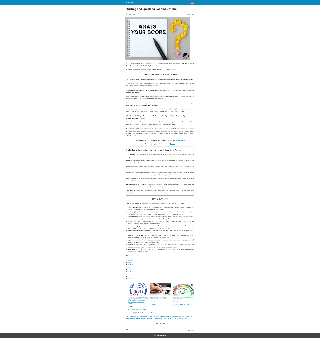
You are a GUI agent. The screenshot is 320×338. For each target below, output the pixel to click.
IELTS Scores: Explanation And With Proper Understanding (183, 297)
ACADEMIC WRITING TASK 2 (137, 309)
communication (144, 316)
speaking (172, 318)
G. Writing (153, 304)
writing (186, 318)
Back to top (191, 330)
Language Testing (145, 318)
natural (145, 111)
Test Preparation (179, 318)
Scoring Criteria (164, 318)
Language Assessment (168, 316)
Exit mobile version (160, 335)
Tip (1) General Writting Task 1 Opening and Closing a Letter (158, 297)
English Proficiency (154, 316)
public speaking (155, 318)
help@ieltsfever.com (180, 140)
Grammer (144, 313)
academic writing (134, 316)
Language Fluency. (180, 316)
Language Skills (135, 318)
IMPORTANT (151, 313)
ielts (161, 316)
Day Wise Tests (137, 313)
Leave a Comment (160, 323)
